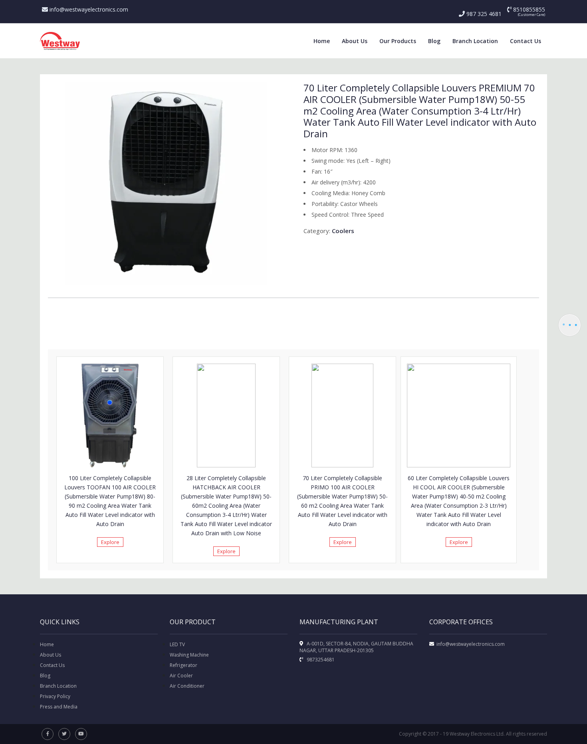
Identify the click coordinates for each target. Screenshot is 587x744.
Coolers (343, 231)
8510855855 (528, 9)
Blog (434, 41)
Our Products (397, 41)
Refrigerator (183, 665)
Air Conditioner (187, 686)
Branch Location (475, 41)
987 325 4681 (483, 14)
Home (321, 41)
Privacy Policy (55, 696)
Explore (110, 542)
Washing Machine (189, 654)
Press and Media (58, 706)
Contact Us (525, 41)
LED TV (177, 644)
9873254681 (320, 659)
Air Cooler (181, 675)
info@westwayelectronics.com (88, 9)
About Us (354, 41)
